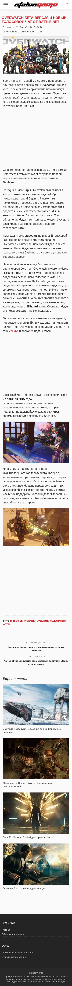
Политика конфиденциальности (18, 952)
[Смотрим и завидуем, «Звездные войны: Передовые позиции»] (36, 704)
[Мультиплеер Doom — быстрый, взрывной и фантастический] (36, 758)
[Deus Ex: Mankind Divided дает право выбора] (36, 813)
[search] (67, 4)
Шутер (6, 623)
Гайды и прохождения (13, 934)
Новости (10, 27)
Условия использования (14, 957)
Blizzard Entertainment (22, 620)
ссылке (14, 331)
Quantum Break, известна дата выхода (24, 888)
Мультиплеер (58, 620)
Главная (6, 930)
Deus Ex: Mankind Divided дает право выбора (27, 837)
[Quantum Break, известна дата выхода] (36, 864)
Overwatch (43, 620)
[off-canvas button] (5, 4)
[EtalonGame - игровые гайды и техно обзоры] (36, 4)
